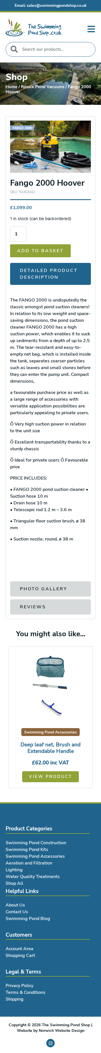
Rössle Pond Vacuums (42, 87)
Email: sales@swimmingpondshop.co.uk (51, 5)
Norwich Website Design (61, 1030)
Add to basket (40, 251)
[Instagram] (50, 1043)
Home (11, 87)
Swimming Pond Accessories (50, 732)
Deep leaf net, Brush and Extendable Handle (50, 748)
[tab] (50, 274)
